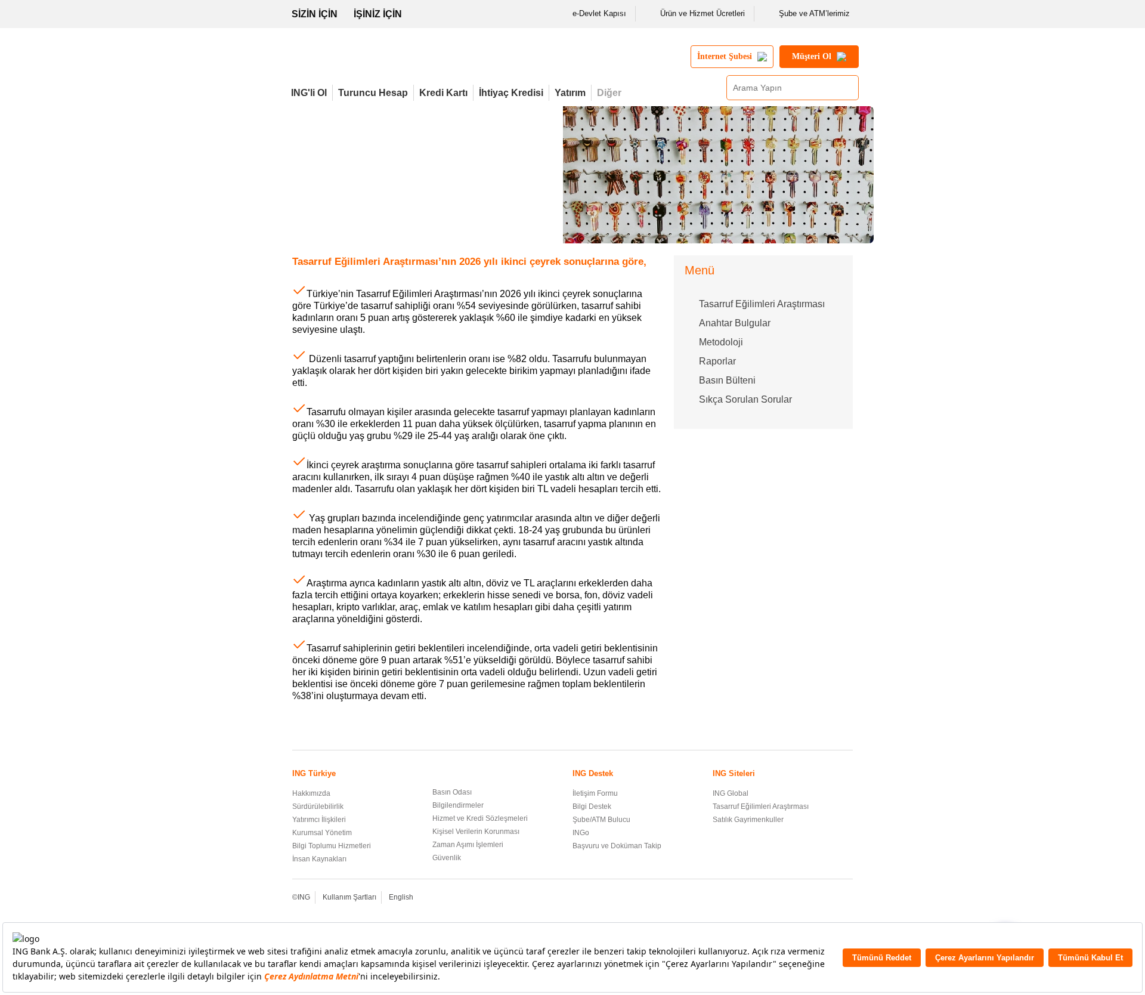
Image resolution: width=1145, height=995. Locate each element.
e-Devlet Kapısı (599, 13)
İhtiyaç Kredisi (511, 93)
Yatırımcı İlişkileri (319, 819)
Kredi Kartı (443, 93)
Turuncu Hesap (373, 93)
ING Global (730, 793)
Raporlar (717, 361)
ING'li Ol (309, 93)
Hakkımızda (311, 793)
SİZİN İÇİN (315, 14)
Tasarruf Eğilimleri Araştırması (762, 304)
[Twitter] (797, 898)
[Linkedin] (830, 898)
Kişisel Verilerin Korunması (475, 831)
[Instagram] (846, 898)
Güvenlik (446, 858)
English (401, 897)
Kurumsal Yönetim (322, 833)
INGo (580, 833)
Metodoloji (721, 342)
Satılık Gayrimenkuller (748, 819)
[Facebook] (781, 898)
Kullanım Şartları (349, 897)
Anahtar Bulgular (734, 323)
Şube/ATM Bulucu (601, 819)
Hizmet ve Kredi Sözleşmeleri (480, 818)
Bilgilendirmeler (458, 805)
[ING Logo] (389, 61)
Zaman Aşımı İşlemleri (467, 845)
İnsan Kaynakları (319, 859)
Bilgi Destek (591, 806)
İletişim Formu (595, 793)
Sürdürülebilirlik (318, 806)
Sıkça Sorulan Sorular (745, 399)
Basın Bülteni (727, 380)
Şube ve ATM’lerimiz (814, 13)
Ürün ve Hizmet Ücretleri (702, 13)
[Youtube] (814, 898)
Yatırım (570, 93)
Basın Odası (452, 792)
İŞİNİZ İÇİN (378, 14)
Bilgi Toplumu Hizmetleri (331, 846)
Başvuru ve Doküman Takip (616, 846)
